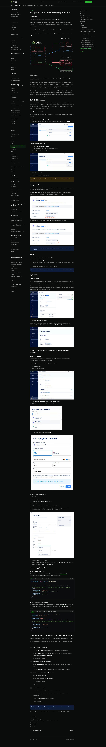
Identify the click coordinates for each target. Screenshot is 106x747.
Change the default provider (87, 19)
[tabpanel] (52, 589)
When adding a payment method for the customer (88, 37)
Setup (81, 23)
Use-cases (82, 13)
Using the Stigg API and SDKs (87, 42)
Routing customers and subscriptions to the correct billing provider (88, 32)
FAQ (46, 5)
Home (12, 5)
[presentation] (52, 622)
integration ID (63, 573)
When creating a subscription (88, 40)
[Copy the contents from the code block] (71, 579)
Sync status (82, 25)
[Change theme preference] (94, 2)
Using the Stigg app (85, 34)
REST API (36, 5)
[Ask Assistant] (73, 579)
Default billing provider (85, 15)
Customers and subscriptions (87, 29)
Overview (82, 11)
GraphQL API (30, 5)
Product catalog (84, 27)
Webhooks (41, 5)
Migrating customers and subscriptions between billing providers (86, 50)
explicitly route (35, 192)
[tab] (32, 578)
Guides (24, 5)
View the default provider (86, 17)
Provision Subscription (65, 606)
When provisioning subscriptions (88, 46)
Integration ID (83, 21)
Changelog (51, 5)
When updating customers (87, 44)
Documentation (18, 5)
